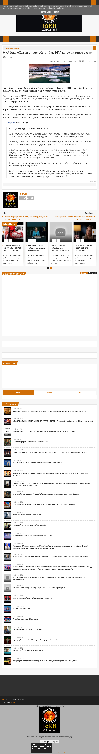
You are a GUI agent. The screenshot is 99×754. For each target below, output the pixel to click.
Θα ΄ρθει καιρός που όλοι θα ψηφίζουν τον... (28, 650)
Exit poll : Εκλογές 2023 (21, 609)
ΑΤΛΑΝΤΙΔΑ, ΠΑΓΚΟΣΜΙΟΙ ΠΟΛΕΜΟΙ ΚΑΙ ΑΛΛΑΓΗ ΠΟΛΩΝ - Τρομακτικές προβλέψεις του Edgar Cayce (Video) (53, 421)
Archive (49, 393)
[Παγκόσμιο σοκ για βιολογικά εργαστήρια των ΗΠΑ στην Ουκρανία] (37, 232)
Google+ (28, 198)
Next (94, 232)
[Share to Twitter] (17, 234)
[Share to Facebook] (13, 234)
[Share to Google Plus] (20, 234)
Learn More (46, 12)
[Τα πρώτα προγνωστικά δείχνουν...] (7, 619)
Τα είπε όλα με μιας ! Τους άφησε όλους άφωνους (30, 442)
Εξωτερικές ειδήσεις (12, 48)
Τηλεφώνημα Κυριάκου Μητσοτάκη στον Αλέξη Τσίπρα (32, 536)
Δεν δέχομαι (45, 742)
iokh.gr (53, 61)
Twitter (24, 198)
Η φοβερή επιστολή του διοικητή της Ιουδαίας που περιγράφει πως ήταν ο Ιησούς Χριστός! (45, 661)
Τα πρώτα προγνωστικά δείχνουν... (25, 619)
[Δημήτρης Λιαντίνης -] (7, 640)
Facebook (21, 198)
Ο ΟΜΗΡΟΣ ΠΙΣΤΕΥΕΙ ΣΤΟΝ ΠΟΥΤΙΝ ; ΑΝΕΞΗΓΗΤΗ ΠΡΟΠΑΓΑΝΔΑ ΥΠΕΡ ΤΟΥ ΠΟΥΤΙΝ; (44, 431)
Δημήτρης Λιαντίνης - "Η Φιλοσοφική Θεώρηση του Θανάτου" (35, 640)
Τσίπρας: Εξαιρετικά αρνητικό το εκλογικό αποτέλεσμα (32, 598)
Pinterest (32, 198)
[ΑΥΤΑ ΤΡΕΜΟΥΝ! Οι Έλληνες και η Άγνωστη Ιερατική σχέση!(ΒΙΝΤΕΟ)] (7, 463)
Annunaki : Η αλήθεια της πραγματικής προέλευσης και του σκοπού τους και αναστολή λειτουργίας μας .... (51, 411)
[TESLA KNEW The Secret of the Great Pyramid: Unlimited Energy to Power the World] (7, 505)
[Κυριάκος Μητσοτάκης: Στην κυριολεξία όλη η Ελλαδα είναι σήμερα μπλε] (7, 588)
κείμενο (11, 122)
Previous (3, 232)
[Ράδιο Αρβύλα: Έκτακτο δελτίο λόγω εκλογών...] (7, 526)
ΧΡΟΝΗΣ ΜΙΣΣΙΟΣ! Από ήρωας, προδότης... (28, 629)
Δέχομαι (55, 742)
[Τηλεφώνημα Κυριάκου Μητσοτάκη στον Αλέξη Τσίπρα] (7, 536)
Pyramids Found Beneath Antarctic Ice (27, 515)
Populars (18, 392)
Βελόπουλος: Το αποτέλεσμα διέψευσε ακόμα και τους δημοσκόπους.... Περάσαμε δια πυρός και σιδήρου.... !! (52, 556)
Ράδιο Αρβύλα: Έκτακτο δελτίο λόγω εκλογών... (30, 525)
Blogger (84, 273)
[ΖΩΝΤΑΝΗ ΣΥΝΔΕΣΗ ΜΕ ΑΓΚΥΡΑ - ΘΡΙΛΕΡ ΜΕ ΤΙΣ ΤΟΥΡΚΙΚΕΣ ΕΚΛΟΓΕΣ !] (13, 232)
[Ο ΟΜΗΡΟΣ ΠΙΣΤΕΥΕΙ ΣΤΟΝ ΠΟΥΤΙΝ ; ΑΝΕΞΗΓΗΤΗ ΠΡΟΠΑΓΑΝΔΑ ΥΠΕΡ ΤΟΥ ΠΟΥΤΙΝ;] (7, 432)
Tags (80, 393)
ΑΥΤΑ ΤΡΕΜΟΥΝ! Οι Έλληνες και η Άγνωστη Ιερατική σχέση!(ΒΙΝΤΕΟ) (38, 463)
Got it (56, 12)
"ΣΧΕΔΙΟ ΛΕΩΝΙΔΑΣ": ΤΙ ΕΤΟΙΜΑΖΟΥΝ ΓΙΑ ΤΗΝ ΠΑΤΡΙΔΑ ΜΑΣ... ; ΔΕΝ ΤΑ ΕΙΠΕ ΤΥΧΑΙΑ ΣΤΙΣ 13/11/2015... (51, 452)
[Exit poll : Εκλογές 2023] (7, 609)
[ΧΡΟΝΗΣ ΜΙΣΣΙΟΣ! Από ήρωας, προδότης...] (7, 630)
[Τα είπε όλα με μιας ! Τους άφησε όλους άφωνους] (7, 442)
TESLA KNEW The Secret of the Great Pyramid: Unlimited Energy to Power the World (44, 504)
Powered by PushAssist (60, 753)
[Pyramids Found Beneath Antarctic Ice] (7, 515)
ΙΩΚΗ (4, 699)
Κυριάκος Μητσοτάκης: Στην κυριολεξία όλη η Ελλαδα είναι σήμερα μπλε (39, 588)
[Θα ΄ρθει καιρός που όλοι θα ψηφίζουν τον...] (7, 651)
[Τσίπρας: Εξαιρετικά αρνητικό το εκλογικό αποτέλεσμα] (7, 599)
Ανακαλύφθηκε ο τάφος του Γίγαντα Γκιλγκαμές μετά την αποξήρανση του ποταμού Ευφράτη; (46, 494)
